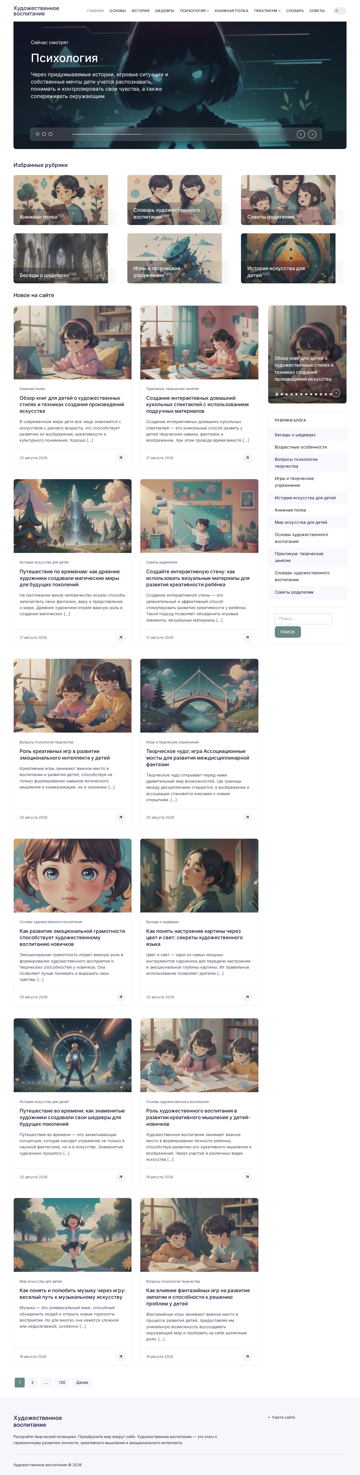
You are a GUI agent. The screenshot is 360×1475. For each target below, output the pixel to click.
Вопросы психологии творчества (46, 742)
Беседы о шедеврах (162, 922)
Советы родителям (161, 562)
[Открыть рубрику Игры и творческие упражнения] (180, 258)
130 (62, 1382)
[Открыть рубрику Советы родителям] (294, 200)
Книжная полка (32, 389)
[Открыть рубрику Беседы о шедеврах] (66, 258)
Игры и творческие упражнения (172, 742)
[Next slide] (312, 134)
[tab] (38, 134)
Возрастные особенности (301, 447)
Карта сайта (283, 1417)
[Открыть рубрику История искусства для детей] (294, 258)
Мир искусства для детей (41, 1281)
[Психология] (180, 85)
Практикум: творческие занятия (172, 389)
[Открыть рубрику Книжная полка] (66, 200)
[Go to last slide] (301, 134)
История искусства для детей (44, 562)
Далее (82, 1382)
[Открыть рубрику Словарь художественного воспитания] (180, 200)
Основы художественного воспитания (51, 922)
